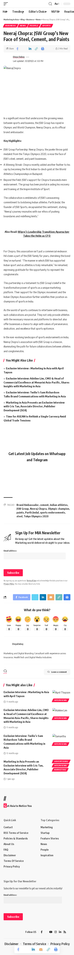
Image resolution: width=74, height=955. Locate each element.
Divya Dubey (19, 57)
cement (44, 504)
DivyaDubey (17, 644)
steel (19, 516)
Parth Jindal (32, 512)
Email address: (10, 550)
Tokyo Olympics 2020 (36, 516)
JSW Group (23, 508)
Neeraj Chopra (38, 508)
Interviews (60, 700)
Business (10, 26)
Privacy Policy (9, 584)
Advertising (61, 761)
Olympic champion (58, 508)
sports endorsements (52, 512)
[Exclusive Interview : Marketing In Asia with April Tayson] (61, 695)
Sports (46, 26)
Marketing (60, 770)
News (23, 26)
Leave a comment (59, 672)
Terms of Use (31, 580)
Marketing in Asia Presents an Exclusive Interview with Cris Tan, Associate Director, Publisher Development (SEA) (34, 406)
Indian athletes (59, 504)
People (34, 26)
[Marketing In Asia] (10, 932)
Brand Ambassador (28, 504)
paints (20, 512)
